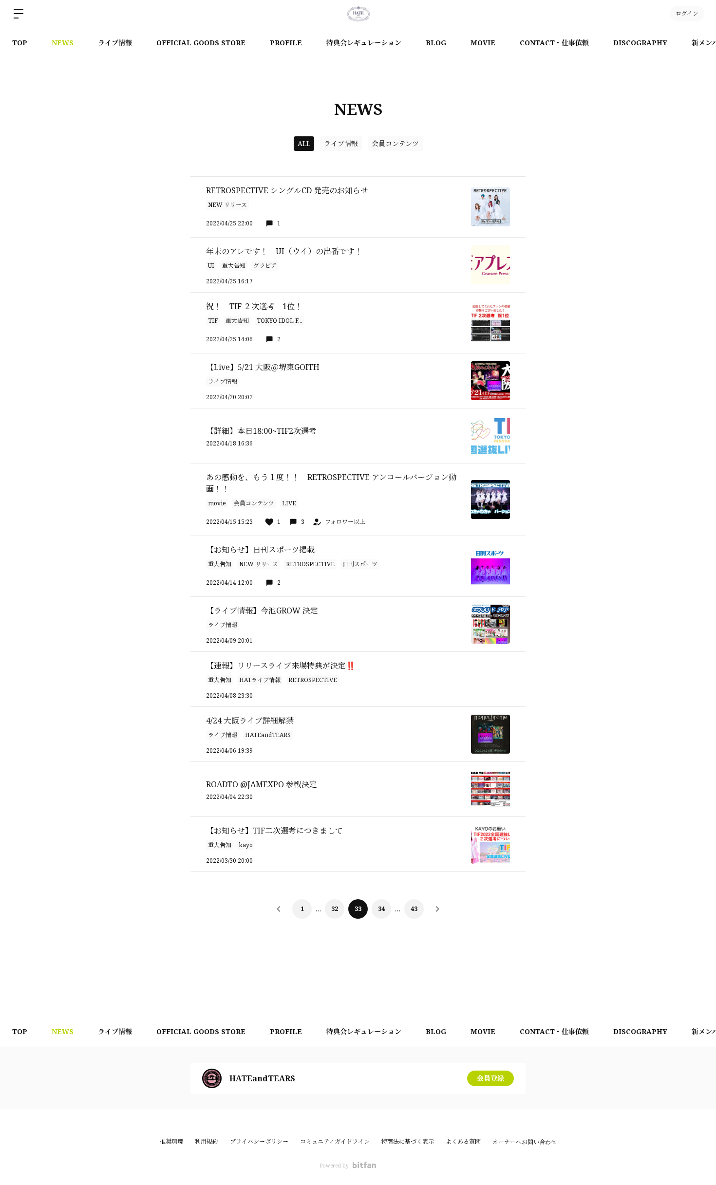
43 (414, 909)
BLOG (436, 42)
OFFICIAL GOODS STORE (200, 42)
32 (334, 909)
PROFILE (286, 42)
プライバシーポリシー (259, 1141)
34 (381, 909)
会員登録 (490, 1078)
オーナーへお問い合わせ (524, 1142)
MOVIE (483, 42)
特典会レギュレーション (363, 42)
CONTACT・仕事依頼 (554, 42)
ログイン (687, 13)
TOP (19, 42)
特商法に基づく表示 (407, 1141)
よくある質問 (463, 1141)
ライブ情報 (115, 42)
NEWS (63, 42)
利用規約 (206, 1141)
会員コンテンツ (395, 143)
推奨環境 (171, 1141)
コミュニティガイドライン (335, 1141)
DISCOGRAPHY (640, 42)
